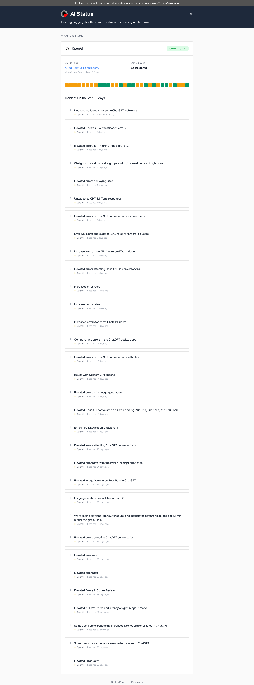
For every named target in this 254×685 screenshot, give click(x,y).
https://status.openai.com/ (82, 67)
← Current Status (72, 35)
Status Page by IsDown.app (127, 682)
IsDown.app (172, 3)
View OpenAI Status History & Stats (82, 72)
